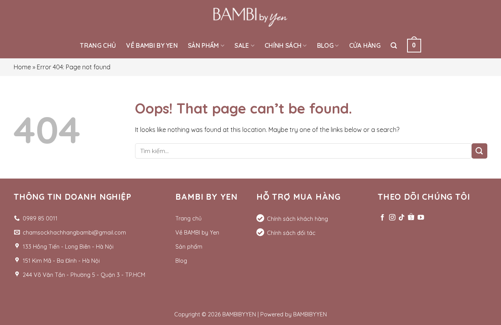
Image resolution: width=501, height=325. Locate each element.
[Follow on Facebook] (382, 217)
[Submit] (479, 151)
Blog (325, 45)
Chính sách (283, 45)
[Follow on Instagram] (392, 217)
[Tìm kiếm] (394, 45)
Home (22, 67)
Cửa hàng (365, 45)
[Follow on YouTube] (421, 217)
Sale (241, 45)
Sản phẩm (203, 45)
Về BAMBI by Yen (152, 45)
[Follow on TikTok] (401, 217)
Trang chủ (98, 45)
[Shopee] (411, 217)
